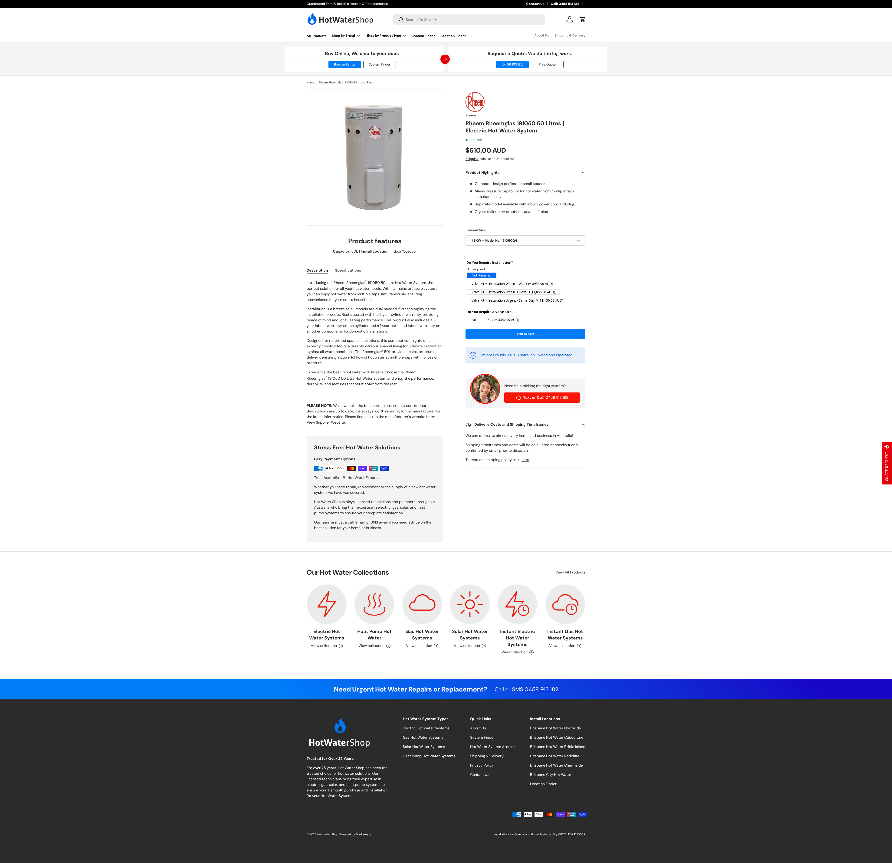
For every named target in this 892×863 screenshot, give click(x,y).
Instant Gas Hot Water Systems (565, 634)
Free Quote (547, 64)
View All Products (570, 572)
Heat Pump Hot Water (374, 634)
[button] (582, 19)
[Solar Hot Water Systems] (470, 604)
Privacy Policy (482, 765)
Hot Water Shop (327, 834)
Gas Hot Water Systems (422, 634)
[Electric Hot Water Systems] (327, 604)
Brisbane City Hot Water (550, 774)
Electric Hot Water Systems (326, 634)
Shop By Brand (343, 35)
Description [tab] (317, 270)
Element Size (475, 230)
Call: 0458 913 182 (565, 4)
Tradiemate (363, 834)
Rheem (471, 115)
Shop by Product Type (383, 35)
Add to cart (525, 334)
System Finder (423, 36)
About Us (541, 35)
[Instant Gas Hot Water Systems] (565, 604)
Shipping (472, 159)
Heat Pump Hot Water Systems (429, 756)
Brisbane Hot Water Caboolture (556, 737)
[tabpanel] (375, 333)
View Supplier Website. (326, 422)
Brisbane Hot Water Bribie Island (557, 746)
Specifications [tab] (348, 270)
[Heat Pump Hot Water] (374, 604)
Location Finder (453, 36)
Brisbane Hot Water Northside (555, 728)
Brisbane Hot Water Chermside (556, 765)
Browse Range (344, 64)
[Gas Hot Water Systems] (422, 604)
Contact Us (535, 4)
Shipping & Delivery (569, 35)
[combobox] (469, 19)
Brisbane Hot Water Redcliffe (554, 756)
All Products (316, 36)
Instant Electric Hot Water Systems (517, 637)
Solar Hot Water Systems (470, 634)
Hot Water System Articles (492, 746)
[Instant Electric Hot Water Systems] (517, 604)
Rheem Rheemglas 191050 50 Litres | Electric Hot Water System (346, 82)
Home (310, 82)
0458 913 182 (512, 64)
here (525, 460)
